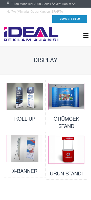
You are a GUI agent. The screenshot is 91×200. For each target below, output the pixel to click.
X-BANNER (24, 170)
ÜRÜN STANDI (66, 173)
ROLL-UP (24, 118)
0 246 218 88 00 (70, 19)
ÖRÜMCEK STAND (66, 122)
